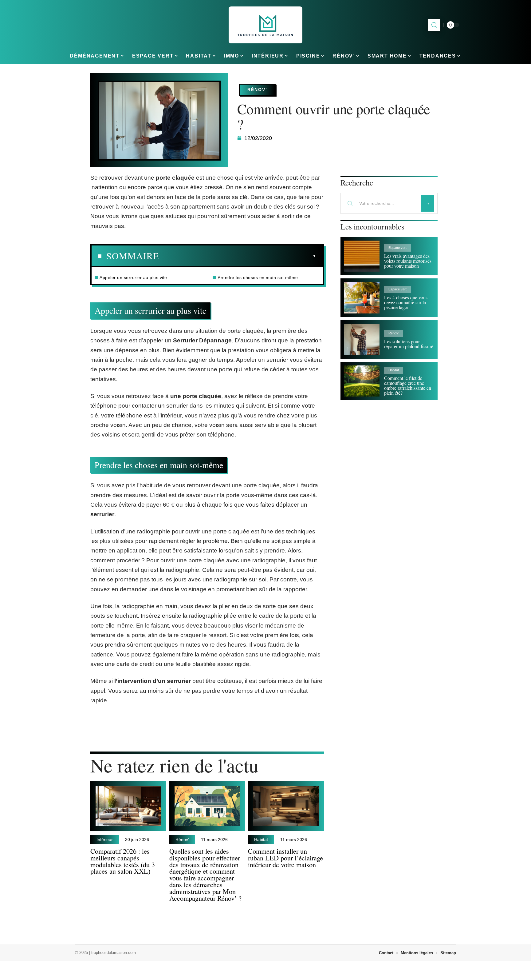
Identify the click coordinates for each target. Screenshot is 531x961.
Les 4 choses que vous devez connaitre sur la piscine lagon (405, 302)
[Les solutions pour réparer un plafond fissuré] (362, 339)
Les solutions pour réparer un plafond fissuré (408, 343)
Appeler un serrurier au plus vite (133, 277)
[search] (434, 25)
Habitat (261, 839)
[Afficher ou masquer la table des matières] (238, 256)
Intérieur (104, 839)
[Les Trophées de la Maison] (265, 24)
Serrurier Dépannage (202, 340)
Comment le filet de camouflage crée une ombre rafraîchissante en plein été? (407, 385)
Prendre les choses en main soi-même (258, 277)
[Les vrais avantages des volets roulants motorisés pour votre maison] (362, 256)
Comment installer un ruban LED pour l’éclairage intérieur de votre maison (285, 857)
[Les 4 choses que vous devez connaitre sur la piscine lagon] (362, 297)
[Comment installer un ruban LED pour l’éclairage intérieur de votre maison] (286, 806)
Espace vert (397, 247)
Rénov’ (257, 89)
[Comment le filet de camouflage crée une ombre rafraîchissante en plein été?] (362, 381)
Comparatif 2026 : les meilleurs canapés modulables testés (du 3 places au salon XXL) (122, 860)
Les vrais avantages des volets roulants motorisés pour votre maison (407, 261)
